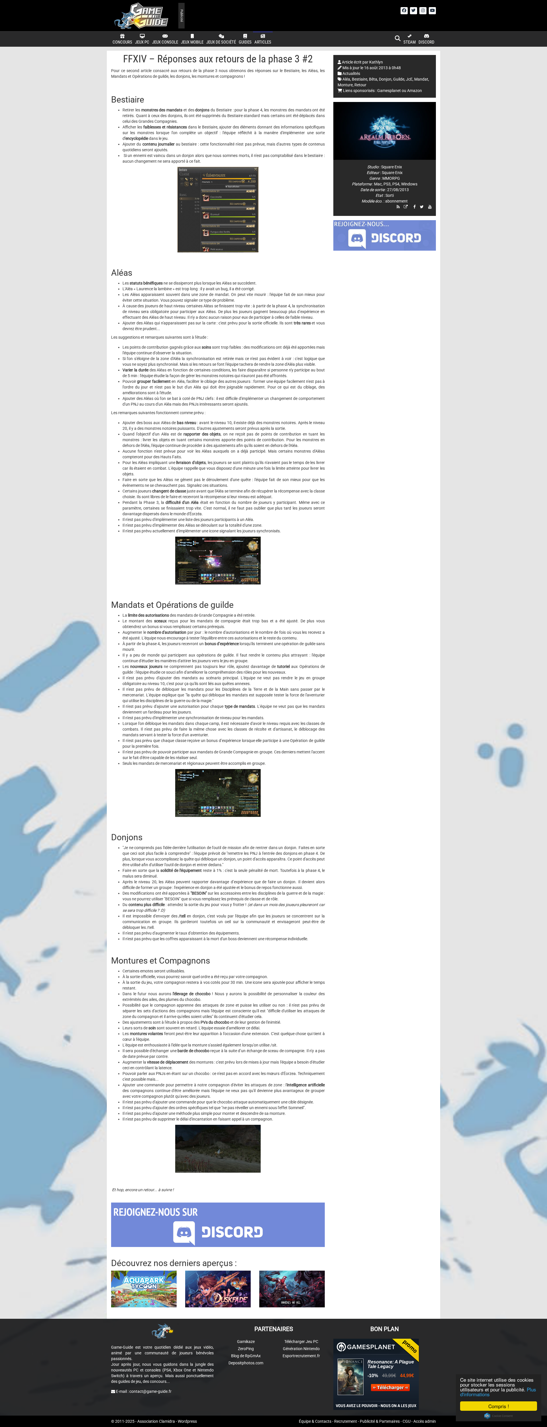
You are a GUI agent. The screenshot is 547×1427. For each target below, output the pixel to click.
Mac (378, 184)
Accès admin (424, 1421)
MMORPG (391, 178)
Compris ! (498, 1406)
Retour (360, 85)
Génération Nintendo (301, 1348)
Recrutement (345, 1421)
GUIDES (245, 42)
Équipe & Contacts (315, 1421)
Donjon (385, 79)
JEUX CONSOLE (165, 42)
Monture (345, 85)
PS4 (395, 184)
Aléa (346, 79)
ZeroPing (246, 1348)
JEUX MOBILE (192, 42)
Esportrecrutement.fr (301, 1356)
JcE (409, 79)
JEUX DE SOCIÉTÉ (221, 42)
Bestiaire (359, 79)
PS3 (387, 184)
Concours (122, 42)
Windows (409, 184)
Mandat (421, 79)
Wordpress (187, 1421)
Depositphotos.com (245, 1363)
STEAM (409, 42)
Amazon (414, 90)
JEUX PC (142, 42)
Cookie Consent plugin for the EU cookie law (498, 1416)
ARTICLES (262, 42)
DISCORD (426, 42)
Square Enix (391, 167)
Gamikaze (246, 1341)
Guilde (398, 79)
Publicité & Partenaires (380, 1421)
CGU (407, 1421)
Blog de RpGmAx (246, 1356)
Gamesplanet (389, 90)
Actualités (351, 73)
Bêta (373, 79)
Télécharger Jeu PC (301, 1341)
